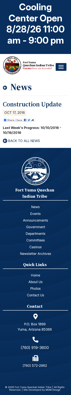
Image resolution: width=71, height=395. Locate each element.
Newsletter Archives (35, 254)
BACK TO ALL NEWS (23, 141)
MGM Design (53, 390)
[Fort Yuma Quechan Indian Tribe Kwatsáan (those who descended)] (13, 65)
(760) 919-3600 (35, 347)
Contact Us (35, 295)
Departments (35, 234)
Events (35, 214)
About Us (35, 282)
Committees (35, 240)
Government (35, 227)
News (35, 207)
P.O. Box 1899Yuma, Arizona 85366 (35, 326)
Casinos (35, 247)
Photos (35, 288)
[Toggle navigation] (61, 67)
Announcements (35, 220)
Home (35, 275)
